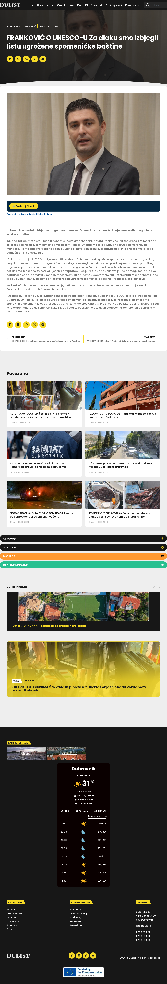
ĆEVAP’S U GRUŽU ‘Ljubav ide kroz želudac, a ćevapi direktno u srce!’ (58, 626)
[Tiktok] (86, 955)
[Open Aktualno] (32, 5)
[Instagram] (79, 955)
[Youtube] (93, 955)
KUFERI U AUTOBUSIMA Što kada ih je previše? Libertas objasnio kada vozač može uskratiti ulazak (44, 415)
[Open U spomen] (52, 5)
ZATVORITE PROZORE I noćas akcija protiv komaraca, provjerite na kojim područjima (38, 465)
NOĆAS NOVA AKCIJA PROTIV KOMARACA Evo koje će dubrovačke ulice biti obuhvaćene (42, 514)
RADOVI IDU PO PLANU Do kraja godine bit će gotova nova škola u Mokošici (122, 415)
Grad (56, 26)
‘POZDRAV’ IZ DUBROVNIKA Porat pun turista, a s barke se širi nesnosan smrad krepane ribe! (119, 514)
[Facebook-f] (72, 955)
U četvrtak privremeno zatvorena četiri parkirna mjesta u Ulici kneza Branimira (120, 465)
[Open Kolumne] (139, 5)
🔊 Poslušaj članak (24, 206)
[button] (10, 59)
